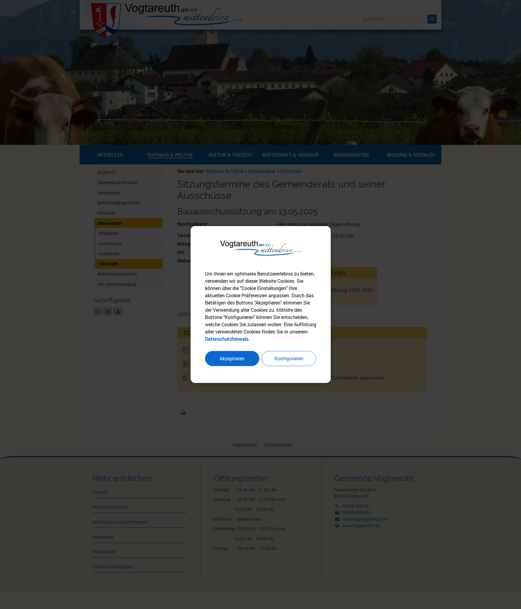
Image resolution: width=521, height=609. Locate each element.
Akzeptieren (232, 358)
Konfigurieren (289, 358)
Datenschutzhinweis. (227, 339)
